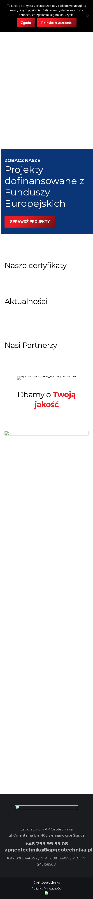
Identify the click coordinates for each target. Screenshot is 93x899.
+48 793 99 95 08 (46, 844)
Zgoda (26, 23)
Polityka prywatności (56, 23)
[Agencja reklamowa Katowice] (46, 894)
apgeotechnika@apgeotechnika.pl (49, 850)
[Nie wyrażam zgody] (87, 16)
